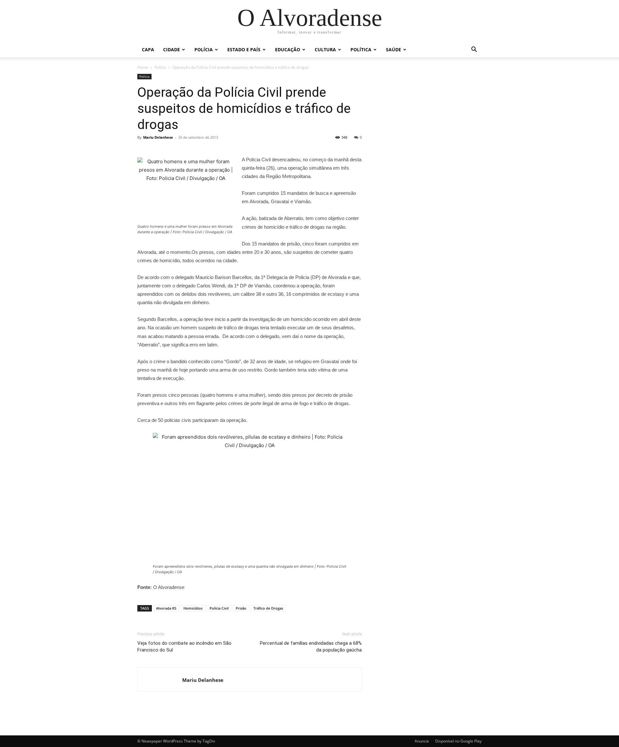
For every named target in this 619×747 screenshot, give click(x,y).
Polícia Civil (219, 608)
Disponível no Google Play (458, 741)
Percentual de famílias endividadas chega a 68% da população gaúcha (311, 646)
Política (360, 49)
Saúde (393, 49)
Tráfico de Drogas (268, 608)
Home (142, 67)
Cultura (325, 49)
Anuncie (422, 741)
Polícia (203, 49)
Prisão (241, 608)
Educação (287, 49)
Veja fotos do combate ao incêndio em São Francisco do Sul (184, 646)
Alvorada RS (166, 608)
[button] (474, 50)
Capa (148, 49)
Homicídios (192, 608)
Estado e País (243, 49)
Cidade (171, 49)
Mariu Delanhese (158, 137)
